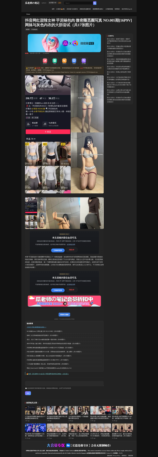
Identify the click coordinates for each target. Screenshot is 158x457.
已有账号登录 (58, 250)
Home (28, 14)
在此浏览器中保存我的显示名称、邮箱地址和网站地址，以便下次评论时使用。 (49, 388)
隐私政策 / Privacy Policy (113, 455)
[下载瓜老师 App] (59, 3)
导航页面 (130, 455)
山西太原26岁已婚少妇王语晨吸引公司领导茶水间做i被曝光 (119, 92)
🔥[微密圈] (37, 68)
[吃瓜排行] (45, 61)
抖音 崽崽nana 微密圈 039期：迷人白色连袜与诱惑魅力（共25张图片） (49, 356)
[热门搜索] (83, 61)
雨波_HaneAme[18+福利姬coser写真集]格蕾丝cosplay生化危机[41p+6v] (49, 368)
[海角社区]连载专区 (85, 9)
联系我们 (117, 9)
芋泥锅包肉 (34, 29)
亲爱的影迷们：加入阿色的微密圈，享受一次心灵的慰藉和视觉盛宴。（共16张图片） (79, 436)
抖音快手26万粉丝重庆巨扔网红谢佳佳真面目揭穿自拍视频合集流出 (119, 54)
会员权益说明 (71, 244)
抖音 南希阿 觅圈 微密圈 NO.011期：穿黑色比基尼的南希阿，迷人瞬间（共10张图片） (55, 351)
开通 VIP (71, 249)
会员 (81, 68)
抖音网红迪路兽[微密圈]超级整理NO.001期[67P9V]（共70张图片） (48, 360)
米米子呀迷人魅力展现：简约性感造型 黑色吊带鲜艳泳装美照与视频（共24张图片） (54, 343)
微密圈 (27, 29)
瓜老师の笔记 (32, 3)
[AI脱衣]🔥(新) (60, 9)
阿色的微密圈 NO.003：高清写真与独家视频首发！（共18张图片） (57, 436)
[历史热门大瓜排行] (72, 9)
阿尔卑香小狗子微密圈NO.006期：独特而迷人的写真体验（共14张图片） (35, 436)
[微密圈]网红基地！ (98, 9)
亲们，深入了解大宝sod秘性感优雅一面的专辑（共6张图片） (46, 339)
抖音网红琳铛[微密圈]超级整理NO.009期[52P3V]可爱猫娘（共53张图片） (50, 347)
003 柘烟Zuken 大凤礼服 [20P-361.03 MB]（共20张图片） (45, 331)
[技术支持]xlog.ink (127, 9)
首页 (53, 9)
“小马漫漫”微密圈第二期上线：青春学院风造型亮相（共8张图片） (48, 364)
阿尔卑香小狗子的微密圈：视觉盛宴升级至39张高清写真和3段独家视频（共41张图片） (100, 418)
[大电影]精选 (109, 9)
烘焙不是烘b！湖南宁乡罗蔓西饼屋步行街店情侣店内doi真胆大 (119, 41)
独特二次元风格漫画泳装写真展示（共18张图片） (43, 335)
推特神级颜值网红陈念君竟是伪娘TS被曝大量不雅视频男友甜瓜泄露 (119, 61)
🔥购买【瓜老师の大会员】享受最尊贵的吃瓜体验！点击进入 (47, 374)
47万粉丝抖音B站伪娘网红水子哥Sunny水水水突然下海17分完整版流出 (119, 85)
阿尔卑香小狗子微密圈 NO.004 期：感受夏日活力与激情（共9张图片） (122, 418)
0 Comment (46, 53)
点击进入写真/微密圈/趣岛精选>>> (36, 327)
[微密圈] (74, 61)
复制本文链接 (64, 314)
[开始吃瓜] (64, 61)
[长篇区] (54, 61)
